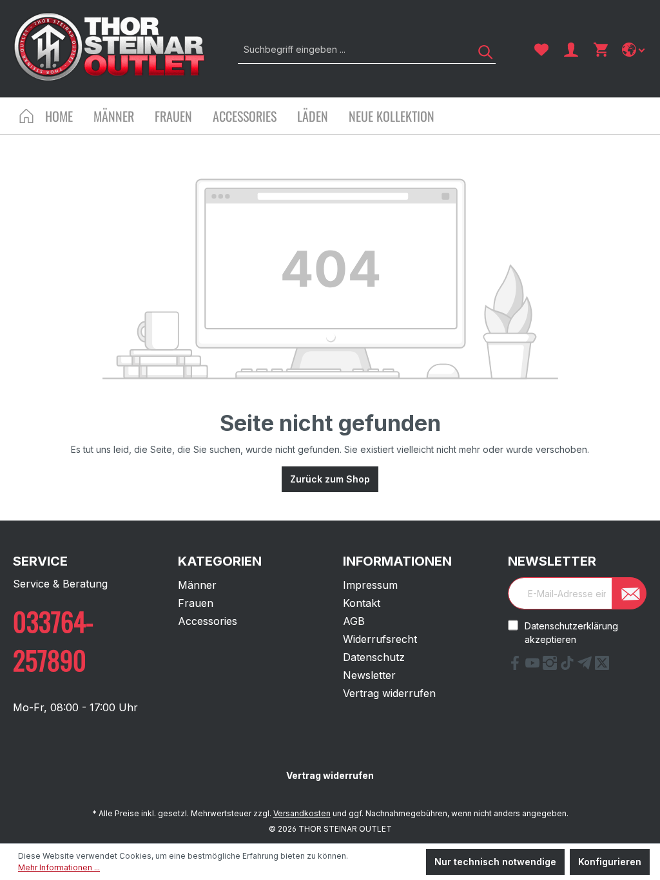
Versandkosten (302, 813)
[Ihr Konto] (571, 49)
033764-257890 (53, 640)
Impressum (370, 585)
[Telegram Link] (586, 666)
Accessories (207, 621)
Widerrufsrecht (380, 639)
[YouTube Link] (534, 666)
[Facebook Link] (516, 666)
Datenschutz (374, 657)
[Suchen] (481, 49)
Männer (197, 585)
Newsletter (369, 675)
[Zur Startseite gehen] (109, 47)
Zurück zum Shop (330, 478)
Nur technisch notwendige (495, 861)
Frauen (195, 603)
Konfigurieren (609, 861)
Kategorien (220, 561)
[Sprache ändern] (634, 50)
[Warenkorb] (601, 49)
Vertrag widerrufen (389, 693)
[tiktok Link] (569, 666)
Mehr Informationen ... (59, 867)
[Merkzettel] (541, 49)
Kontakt (361, 603)
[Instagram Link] (551, 666)
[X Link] (602, 666)
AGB (354, 621)
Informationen (397, 561)
